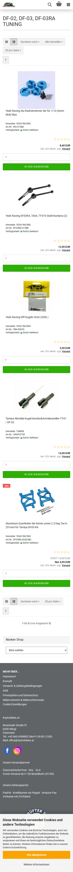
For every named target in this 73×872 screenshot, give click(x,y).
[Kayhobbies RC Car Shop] (7, 4)
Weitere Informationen (36, 864)
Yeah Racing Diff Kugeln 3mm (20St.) (27, 317)
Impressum (9, 676)
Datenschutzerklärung (14, 847)
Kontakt (7, 681)
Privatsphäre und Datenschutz (20, 695)
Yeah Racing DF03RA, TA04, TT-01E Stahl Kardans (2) (36, 215)
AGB (5, 690)
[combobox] (30, 42)
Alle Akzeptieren (36, 854)
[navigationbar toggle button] (68, 4)
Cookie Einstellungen (15, 704)
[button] (6, 42)
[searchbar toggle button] (49, 4)
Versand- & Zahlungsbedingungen (22, 685)
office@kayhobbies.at (21, 740)
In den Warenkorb (36, 166)
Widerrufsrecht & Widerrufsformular (23, 699)
